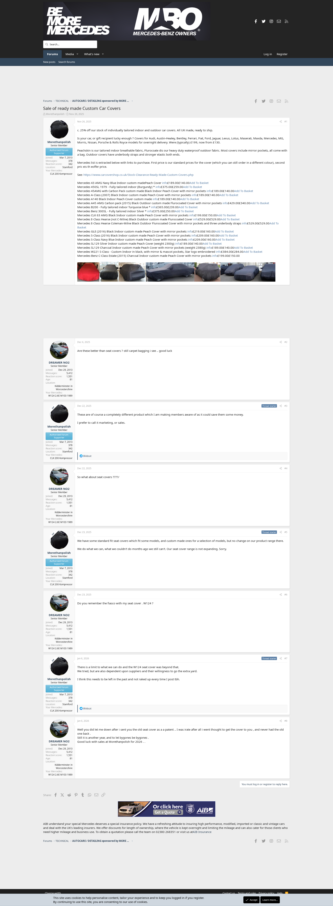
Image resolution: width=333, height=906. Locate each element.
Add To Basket (199, 183)
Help (280, 893)
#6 (285, 594)
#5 (285, 532)
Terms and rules (247, 893)
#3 (285, 406)
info (164, 183)
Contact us (229, 893)
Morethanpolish (55, 114)
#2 (285, 342)
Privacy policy (266, 893)
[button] (77, 54)
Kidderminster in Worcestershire (63, 387)
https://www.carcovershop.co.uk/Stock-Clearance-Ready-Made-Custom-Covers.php (138, 175)
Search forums (66, 62)
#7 (285, 658)
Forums (52, 54)
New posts (49, 62)
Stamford (67, 167)
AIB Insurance (202, 832)
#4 (285, 468)
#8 (285, 720)
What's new (91, 54)
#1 (285, 121)
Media (70, 54)
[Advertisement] (166, 82)
